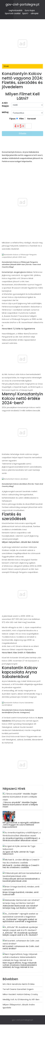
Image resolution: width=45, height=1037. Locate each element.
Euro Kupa (30, 10)
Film (21, 118)
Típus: (12, 118)
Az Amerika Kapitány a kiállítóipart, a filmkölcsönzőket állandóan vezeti (21, 839)
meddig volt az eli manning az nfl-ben (21, 999)
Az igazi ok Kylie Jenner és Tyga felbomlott (18, 852)
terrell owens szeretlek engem (18, 989)
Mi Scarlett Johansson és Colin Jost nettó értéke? (21, 947)
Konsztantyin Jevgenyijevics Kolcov (17, 272)
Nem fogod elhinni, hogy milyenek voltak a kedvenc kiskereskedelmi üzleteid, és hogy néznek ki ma (20, 965)
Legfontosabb (15, 10)
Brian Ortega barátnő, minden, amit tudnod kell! (21, 893)
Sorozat (31, 118)
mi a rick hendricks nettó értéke (18, 984)
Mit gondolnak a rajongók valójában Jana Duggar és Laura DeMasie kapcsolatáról (21, 824)
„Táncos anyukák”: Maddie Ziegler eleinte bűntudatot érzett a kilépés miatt (20, 804)
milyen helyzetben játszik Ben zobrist (20, 542)
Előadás (22, 133)
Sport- (25, 13)
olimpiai (34, 13)
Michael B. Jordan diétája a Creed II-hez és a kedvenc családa (21, 866)
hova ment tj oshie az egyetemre (18, 328)
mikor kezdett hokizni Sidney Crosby (20, 994)
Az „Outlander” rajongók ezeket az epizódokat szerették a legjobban (20, 920)
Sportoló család (12, 13)
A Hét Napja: (5, 104)
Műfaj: (5, 112)
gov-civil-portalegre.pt (22, 4)
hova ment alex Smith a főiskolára (19, 652)
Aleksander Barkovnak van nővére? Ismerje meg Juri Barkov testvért (20, 906)
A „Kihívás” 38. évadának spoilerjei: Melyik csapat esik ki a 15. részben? (20, 934)
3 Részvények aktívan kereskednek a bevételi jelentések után (21, 879)
